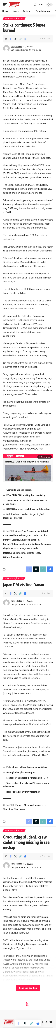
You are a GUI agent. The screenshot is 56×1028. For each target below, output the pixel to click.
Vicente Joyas (33, 552)
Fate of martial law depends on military (26, 767)
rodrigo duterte (38, 805)
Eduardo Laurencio (29, 539)
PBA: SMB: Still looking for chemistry (25, 495)
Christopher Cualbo (37, 535)
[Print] (25, 38)
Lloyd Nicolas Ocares (13, 548)
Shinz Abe (8, 809)
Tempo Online (16, 46)
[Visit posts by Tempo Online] (6, 48)
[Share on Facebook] (10, 38)
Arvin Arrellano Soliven (14, 535)
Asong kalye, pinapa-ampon (20, 772)
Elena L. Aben (22, 805)
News (20, 18)
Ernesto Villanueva (12, 544)
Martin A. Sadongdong (14, 552)
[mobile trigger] (5, 4)
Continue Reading (28, 988)
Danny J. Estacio (11, 539)
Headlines (10, 18)
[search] (35, 4)
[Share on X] (15, 38)
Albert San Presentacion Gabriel (31, 531)
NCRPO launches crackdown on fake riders (28, 509)
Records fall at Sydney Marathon (23, 791)
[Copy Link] (20, 38)
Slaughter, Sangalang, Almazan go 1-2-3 (27, 777)
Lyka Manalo (31, 548)
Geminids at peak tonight (19, 489)
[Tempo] (14, 4)
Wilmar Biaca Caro (12, 557)
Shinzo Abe (19, 809)
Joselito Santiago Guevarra (36, 544)
